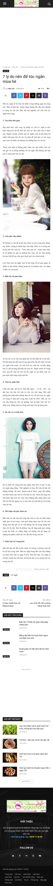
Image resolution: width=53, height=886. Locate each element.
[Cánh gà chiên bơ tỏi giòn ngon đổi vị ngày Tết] (10, 772)
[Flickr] (26, 855)
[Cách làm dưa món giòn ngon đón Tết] (10, 758)
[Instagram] (33, 855)
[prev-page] (4, 662)
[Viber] (45, 95)
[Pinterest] (26, 95)
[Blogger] (13, 855)
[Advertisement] (26, 35)
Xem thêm (25, 781)
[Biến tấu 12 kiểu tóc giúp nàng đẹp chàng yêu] (10, 626)
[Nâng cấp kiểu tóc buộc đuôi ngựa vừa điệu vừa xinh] (10, 639)
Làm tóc (15, 67)
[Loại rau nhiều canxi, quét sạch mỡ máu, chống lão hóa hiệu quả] (10, 730)
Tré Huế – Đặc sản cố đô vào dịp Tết (34, 740)
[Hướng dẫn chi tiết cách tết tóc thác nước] (10, 653)
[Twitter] (20, 95)
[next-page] (8, 662)
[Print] (39, 95)
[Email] (32, 95)
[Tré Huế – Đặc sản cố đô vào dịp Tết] (10, 744)
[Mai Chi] (4, 88)
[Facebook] (14, 95)
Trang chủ (6, 67)
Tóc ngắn (14, 575)
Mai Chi (11, 89)
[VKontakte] (40, 855)
